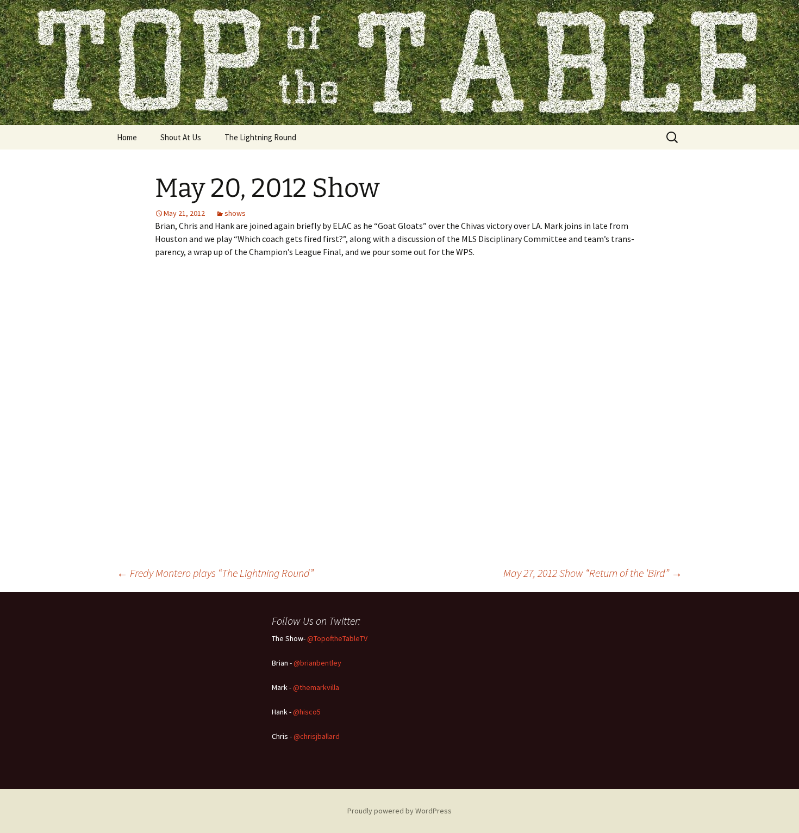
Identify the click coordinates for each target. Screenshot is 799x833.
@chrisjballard (317, 736)
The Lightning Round (260, 137)
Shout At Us (180, 137)
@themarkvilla (316, 687)
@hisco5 (307, 712)
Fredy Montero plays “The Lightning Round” (215, 573)
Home (127, 137)
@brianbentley (317, 663)
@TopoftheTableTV (337, 638)
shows (235, 213)
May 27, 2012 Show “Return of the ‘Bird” (592, 573)
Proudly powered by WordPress (399, 811)
